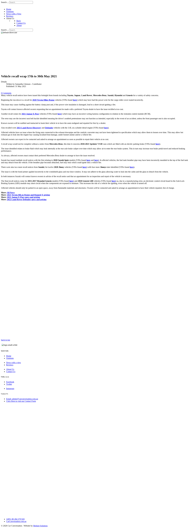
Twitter (9, 384)
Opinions (10, 358)
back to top (5, 340)
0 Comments (6, 93)
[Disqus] (94, 235)
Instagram (10, 388)
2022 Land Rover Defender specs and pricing (26, 199)
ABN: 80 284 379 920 (15, 519)
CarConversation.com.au (16, 521)
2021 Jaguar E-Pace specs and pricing (23, 197)
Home (8, 356)
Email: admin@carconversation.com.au (22, 399)
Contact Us (10, 371)
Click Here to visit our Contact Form (21, 401)
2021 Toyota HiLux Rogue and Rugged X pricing (28, 195)
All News (11, 192)
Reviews (9, 365)
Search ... (5, 2)
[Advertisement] (78, 54)
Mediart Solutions (40, 526)
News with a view (13, 362)
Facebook (10, 382)
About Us (10, 369)
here (75, 100)
